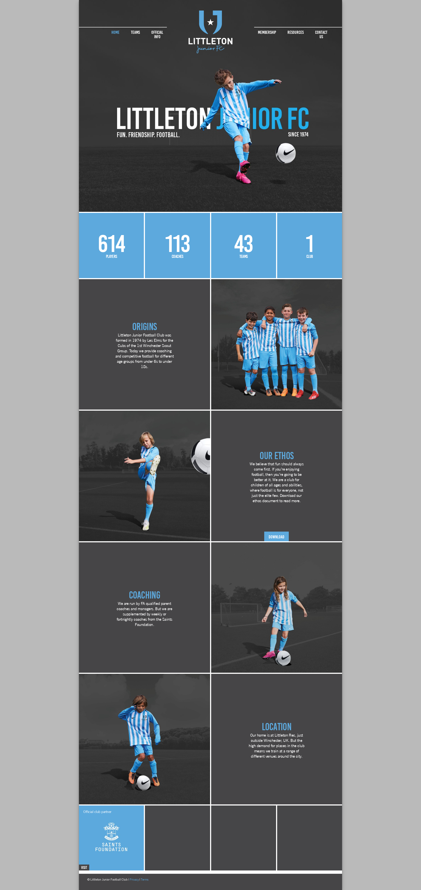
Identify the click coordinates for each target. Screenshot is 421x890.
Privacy (134, 879)
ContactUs (321, 34)
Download (276, 536)
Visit (84, 867)
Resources (295, 32)
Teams (135, 32)
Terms (144, 879)
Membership (267, 32)
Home (115, 32)
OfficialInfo (157, 34)
